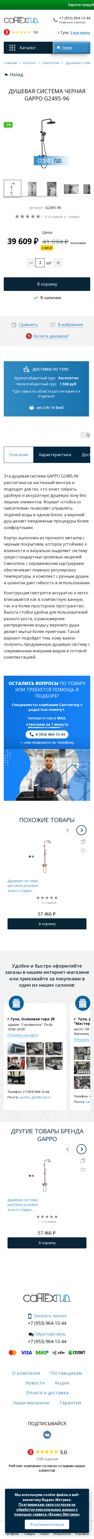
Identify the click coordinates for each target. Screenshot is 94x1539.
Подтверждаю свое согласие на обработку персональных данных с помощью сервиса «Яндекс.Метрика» (47, 1509)
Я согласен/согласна (47, 1524)
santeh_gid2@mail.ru (35, 1097)
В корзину (47, 284)
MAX (61, 718)
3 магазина (80, 32)
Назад (16, 74)
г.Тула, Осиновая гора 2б (31, 1019)
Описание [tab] (18, 454)
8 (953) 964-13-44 (50, 734)
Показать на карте (23, 1035)
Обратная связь (50, 1334)
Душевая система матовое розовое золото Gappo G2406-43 (23, 885)
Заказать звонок (50, 1315)
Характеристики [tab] (55, 454)
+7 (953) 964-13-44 (74, 18)
